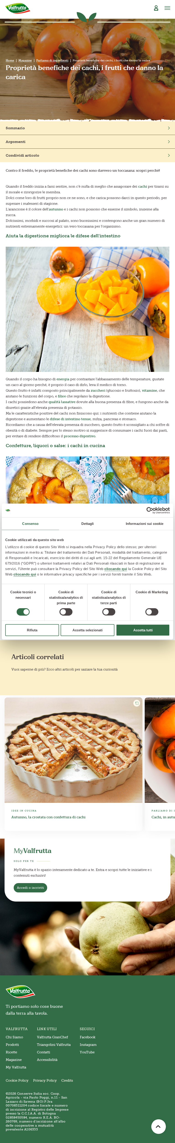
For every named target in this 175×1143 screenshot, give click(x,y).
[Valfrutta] (18, 8)
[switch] (65, 611)
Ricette (11, 1052)
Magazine (25, 60)
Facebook (87, 1037)
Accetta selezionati (87, 630)
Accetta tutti (143, 630)
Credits (67, 1080)
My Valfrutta (16, 1067)
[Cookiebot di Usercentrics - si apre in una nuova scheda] (150, 510)
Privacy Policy (45, 1080)
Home (10, 60)
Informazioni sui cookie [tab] (144, 523)
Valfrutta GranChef (52, 1037)
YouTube (87, 1052)
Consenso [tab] (30, 523)
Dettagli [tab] (87, 523)
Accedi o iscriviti (30, 888)
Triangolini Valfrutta (54, 1045)
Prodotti (12, 1045)
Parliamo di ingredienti (52, 60)
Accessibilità (47, 1060)
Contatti (43, 1052)
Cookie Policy (17, 1080)
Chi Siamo (14, 1037)
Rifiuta (32, 630)
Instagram (88, 1045)
